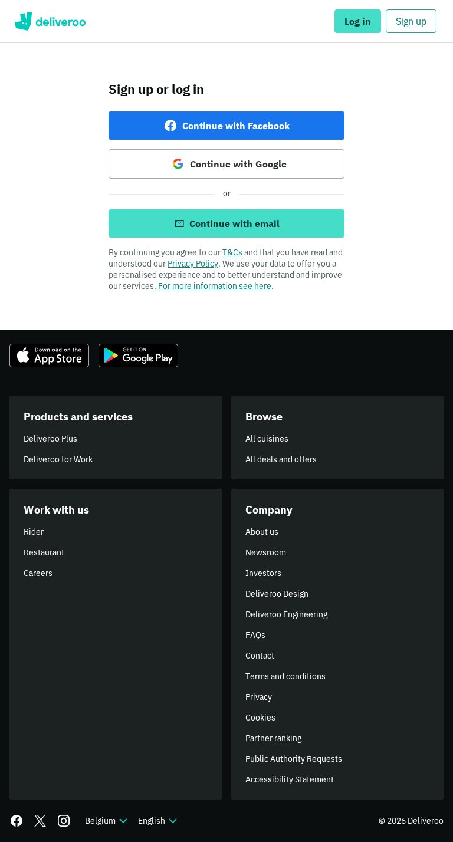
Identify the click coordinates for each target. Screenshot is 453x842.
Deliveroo (50, 21)
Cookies (260, 717)
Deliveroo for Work (58, 459)
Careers (38, 573)
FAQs (255, 635)
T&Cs (232, 252)
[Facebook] (16, 821)
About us (261, 532)
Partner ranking (273, 738)
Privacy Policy (193, 263)
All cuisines (266, 438)
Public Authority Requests (293, 759)
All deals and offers (281, 459)
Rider (34, 532)
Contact (259, 655)
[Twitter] (40, 821)
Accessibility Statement (289, 779)
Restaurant (44, 552)
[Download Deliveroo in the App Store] (49, 355)
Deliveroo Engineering (286, 614)
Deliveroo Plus (50, 438)
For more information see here (214, 286)
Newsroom (265, 552)
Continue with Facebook (236, 125)
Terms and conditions (285, 676)
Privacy (258, 697)
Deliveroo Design (276, 593)
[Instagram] (64, 821)
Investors (263, 573)
